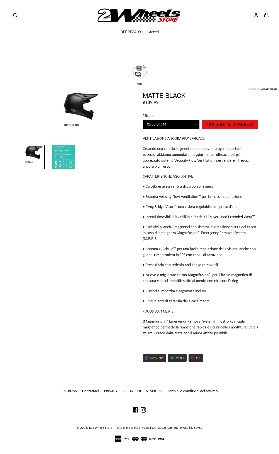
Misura (148, 116)
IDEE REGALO (130, 32)
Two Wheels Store (100, 428)
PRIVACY (110, 391)
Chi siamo (69, 391)
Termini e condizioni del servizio (193, 391)
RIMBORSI (154, 391)
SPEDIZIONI (132, 391)
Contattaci (90, 391)
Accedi (154, 32)
